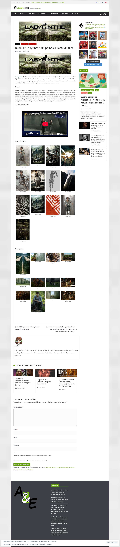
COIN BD (21, 14)
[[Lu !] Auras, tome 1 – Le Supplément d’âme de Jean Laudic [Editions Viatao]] (67, 370)
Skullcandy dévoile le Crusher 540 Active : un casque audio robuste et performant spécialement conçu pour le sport (98, 153)
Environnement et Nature (87, 90)
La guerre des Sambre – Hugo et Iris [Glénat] (44, 381)
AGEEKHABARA (54, 14)
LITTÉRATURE (31, 14)
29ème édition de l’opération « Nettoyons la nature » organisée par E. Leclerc (93, 101)
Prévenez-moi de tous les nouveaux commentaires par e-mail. (32, 455)
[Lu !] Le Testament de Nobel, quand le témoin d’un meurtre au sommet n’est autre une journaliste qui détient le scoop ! (60, 329)
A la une (17, 44)
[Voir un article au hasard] (105, 14)
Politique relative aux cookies (45, 544)
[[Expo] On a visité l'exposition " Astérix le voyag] (83, 35)
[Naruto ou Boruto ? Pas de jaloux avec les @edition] (102, 54)
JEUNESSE (65, 14)
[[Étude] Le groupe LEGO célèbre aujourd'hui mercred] (102, 45)
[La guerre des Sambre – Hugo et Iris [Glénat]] (45, 370)
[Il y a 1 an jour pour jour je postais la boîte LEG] (93, 35)
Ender (28, 51)
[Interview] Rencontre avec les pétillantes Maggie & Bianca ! (23, 381)
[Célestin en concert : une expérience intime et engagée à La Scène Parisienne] (84, 127)
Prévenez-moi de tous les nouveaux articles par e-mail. (30, 461)
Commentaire (18, 407)
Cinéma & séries (32, 44)
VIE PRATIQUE (41, 14)
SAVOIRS (97, 90)
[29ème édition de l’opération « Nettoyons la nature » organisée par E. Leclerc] (93, 80)
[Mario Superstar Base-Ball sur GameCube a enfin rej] (102, 35)
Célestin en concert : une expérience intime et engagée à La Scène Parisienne (98, 126)
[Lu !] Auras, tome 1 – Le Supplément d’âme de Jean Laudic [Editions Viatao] (67, 382)
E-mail (15, 437)
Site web (16, 445)
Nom (15, 429)
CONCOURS (75, 14)
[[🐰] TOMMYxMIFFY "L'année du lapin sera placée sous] (83, 45)
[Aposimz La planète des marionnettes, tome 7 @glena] (93, 54)
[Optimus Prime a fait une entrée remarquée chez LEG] (93, 45)
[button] (24, 14)
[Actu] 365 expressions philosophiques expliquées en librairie (27, 328)
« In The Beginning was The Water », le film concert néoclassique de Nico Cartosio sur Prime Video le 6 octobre (48, 3)
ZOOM (90, 93)
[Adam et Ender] (15, 14)
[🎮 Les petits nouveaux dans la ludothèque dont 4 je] (83, 54)
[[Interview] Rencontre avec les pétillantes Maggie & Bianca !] (23, 370)
